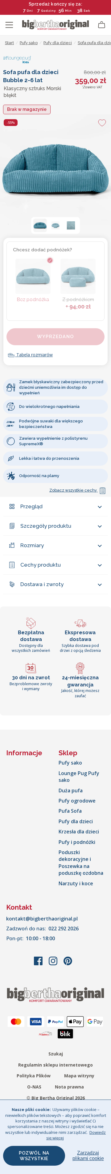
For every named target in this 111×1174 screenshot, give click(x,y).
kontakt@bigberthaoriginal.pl (42, 918)
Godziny (48, 10)
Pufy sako (70, 762)
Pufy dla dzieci (76, 821)
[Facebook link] (39, 964)
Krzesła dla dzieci (79, 831)
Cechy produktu (40, 565)
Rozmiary (32, 545)
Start (9, 42)
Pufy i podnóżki (77, 842)
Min (68, 10)
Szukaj (55, 1054)
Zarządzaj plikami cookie (88, 1155)
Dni (30, 10)
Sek (86, 10)
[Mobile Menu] (9, 25)
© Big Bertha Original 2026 (56, 1098)
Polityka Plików (34, 1076)
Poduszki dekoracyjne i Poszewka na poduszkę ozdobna (81, 862)
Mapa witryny (79, 1076)
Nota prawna (69, 1087)
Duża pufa (71, 790)
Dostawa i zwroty (42, 584)
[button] (40, 225)
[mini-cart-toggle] (102, 25)
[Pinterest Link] (68, 964)
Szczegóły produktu (45, 526)
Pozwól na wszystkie (34, 1155)
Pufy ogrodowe (77, 800)
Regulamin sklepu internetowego (55, 1065)
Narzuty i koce (76, 883)
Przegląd (31, 506)
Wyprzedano (55, 336)
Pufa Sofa (70, 810)
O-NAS (34, 1087)
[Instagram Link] (54, 964)
